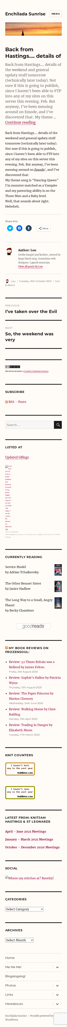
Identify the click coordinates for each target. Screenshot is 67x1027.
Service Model (15, 567)
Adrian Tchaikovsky (24, 572)
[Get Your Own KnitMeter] (33, 769)
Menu (56, 13)
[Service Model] (58, 569)
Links (9, 994)
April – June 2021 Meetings (25, 831)
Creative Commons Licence (36, 371)
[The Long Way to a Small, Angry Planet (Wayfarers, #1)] (58, 602)
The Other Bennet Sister (23, 583)
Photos (10, 985)
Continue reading (20, 122)
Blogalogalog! (15, 976)
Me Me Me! (13, 967)
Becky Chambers (21, 610)
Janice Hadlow (19, 589)
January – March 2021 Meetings (29, 839)
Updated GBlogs (17, 457)
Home (10, 958)
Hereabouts (14, 1004)
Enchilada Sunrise (25, 14)
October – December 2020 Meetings (32, 847)
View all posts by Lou (30, 266)
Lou (13, 281)
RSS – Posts (17, 402)
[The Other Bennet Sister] (58, 586)
